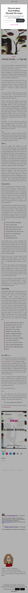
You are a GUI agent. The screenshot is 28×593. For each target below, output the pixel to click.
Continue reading (14, 24)
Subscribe (20, 20)
